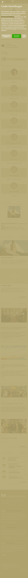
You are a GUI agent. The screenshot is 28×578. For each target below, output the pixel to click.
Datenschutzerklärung (7, 17)
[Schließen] (14, 2)
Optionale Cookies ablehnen (6, 36)
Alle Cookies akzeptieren (16, 36)
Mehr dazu (24, 36)
